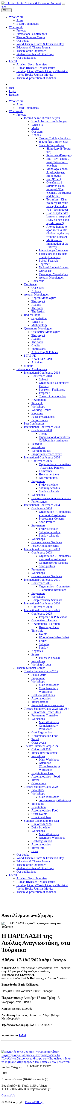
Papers (35, 654)
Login (12, 91)
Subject (43, 379)
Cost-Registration (41, 732)
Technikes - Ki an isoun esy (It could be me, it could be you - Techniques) (57, 204)
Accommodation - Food (45, 776)
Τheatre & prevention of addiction (36, 892)
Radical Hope (32, 314)
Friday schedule (48, 484)
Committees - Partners (44, 620)
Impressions (38, 348)
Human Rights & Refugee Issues (35, 881)
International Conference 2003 (42, 549)
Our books (22, 854)
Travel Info (38, 847)
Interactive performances (53, 250)
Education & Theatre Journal (33, 861)
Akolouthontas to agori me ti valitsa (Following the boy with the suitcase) (57, 231)
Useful (13, 875)
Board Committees (27, 107)
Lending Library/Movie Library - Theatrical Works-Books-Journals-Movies (42, 887)
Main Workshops (49, 684)
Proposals (44, 393)
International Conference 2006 (42, 457)
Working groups (41, 450)
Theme (43, 433)
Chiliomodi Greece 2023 (46, 712)
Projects (21, 114)
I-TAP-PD (30, 355)
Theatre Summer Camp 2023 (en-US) (46, 708)
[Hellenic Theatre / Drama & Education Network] (31, 3)
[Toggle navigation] (63, 4)
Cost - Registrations (43, 695)
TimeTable (37, 803)
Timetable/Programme (44, 752)
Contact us (37, 281)
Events (43, 634)
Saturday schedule (49, 488)
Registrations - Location (45, 623)
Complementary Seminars (46, 542)
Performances (39, 420)
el (5, 6)
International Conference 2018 (42, 372)
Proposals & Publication (53, 617)
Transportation (39, 701)
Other (34, 851)
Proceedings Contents (52, 518)
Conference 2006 (41, 460)
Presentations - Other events (47, 705)
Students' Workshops (51, 145)
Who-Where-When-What (54, 637)
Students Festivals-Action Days (35, 868)
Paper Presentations (42, 416)
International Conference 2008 (42, 426)
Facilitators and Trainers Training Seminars (53, 255)
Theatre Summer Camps (30, 667)
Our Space (45, 270)
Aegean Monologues (51, 277)
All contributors (48, 477)
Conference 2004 (41, 508)
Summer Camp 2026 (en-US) (41, 820)
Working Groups (41, 409)
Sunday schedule (49, 491)
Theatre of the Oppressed (31, 864)
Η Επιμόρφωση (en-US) (53, 141)
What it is (37, 124)
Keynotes (37, 413)
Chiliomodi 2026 (41, 824)
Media (35, 128)
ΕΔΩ (22, 1035)
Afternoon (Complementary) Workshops (49, 766)
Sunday (43, 647)
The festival (38, 311)
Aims (19, 104)
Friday (43, 640)
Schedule (36, 443)
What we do (16, 111)
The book (37, 308)
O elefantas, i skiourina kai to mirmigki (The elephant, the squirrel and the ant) (58, 189)
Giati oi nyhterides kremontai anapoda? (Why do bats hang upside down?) (58, 218)
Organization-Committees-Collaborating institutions (54, 438)
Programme (38, 481)
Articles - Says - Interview (31, 878)
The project (38, 301)
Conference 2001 (41, 583)
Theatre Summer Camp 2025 (41, 786)
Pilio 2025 (37, 790)
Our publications (26, 871)
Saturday (44, 644)
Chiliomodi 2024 (41, 749)
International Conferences (31, 369)
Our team (36, 131)
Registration (38, 399)
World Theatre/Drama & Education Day (40, 858)
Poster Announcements (45, 545)
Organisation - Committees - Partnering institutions (55, 513)
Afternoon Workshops (52, 837)
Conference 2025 (41, 613)
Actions (36, 135)
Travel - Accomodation (52, 396)
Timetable (37, 403)
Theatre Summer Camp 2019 (41, 671)
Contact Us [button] (8, 1095)
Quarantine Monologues (53, 274)
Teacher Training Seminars (55, 138)
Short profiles (47, 566)
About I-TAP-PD (41, 359)
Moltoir (28, 365)
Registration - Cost (42, 773)
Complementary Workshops (48, 690)
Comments (45, 471)
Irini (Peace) (53, 179)
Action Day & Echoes (44, 352)
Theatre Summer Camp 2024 (41, 746)
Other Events (39, 813)
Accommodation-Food (44, 735)
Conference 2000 (41, 606)
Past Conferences (34, 423)
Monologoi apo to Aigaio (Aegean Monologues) (57, 172)
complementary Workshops (55, 800)
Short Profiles (47, 522)
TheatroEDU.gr (34, 1102)
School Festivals (48, 260)
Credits (35, 345)
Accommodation (41, 698)
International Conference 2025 (42, 610)
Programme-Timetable (44, 715)
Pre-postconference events (46, 454)
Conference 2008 (41, 430)
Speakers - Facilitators (52, 389)
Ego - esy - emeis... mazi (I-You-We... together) (57, 162)
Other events (38, 742)
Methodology (39, 325)
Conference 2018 (41, 376)
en (2, 6)
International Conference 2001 (42, 579)
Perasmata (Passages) (59, 155)
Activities (37, 362)
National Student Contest (54, 267)
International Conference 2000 (42, 603)
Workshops (38, 406)
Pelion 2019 (38, 674)
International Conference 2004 (42, 505)
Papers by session (49, 657)
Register (14, 94)
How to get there (49, 474)
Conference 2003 (41, 552)
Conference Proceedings (53, 562)
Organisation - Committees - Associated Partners (55, 466)
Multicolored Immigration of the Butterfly (57, 244)
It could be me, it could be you (42, 118)
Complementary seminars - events (51, 498)
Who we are (16, 101)
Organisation (39, 318)
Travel (35, 739)
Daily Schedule (40, 827)
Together (44, 264)
